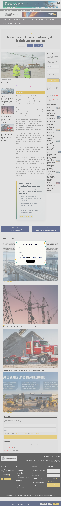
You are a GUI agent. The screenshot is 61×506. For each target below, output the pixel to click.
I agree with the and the (31, 256)
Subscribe (31, 261)
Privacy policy (37, 257)
